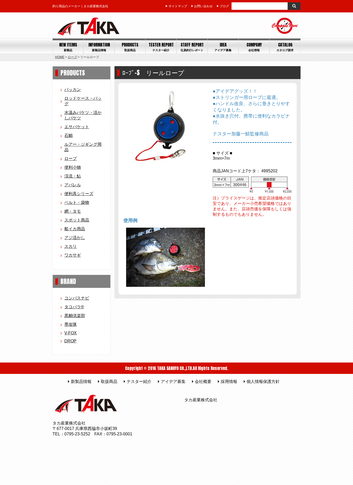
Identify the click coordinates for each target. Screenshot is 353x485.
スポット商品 (76, 220)
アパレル (72, 185)
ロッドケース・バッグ (83, 101)
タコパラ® (74, 307)
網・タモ (72, 211)
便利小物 (72, 167)
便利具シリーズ (78, 193)
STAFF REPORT (192, 47)
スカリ (70, 246)
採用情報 (229, 381)
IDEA (223, 47)
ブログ (224, 6)
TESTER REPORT (161, 47)
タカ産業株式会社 (200, 400)
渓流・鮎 (72, 176)
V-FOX (70, 333)
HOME (59, 57)
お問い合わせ (203, 6)
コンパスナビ (76, 298)
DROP (70, 341)
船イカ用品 (74, 229)
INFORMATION (99, 47)
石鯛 (68, 135)
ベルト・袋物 (76, 202)
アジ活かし (74, 237)
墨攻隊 (70, 324)
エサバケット (76, 127)
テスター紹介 (139, 381)
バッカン (72, 89)
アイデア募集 (173, 381)
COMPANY (254, 47)
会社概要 (203, 381)
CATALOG (285, 47)
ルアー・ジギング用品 (83, 147)
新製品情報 (81, 381)
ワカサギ (72, 255)
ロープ (72, 57)
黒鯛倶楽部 (74, 315)
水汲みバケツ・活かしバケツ (83, 115)
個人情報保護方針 (263, 381)
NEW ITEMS (68, 47)
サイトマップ (177, 6)
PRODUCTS (130, 47)
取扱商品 (109, 381)
